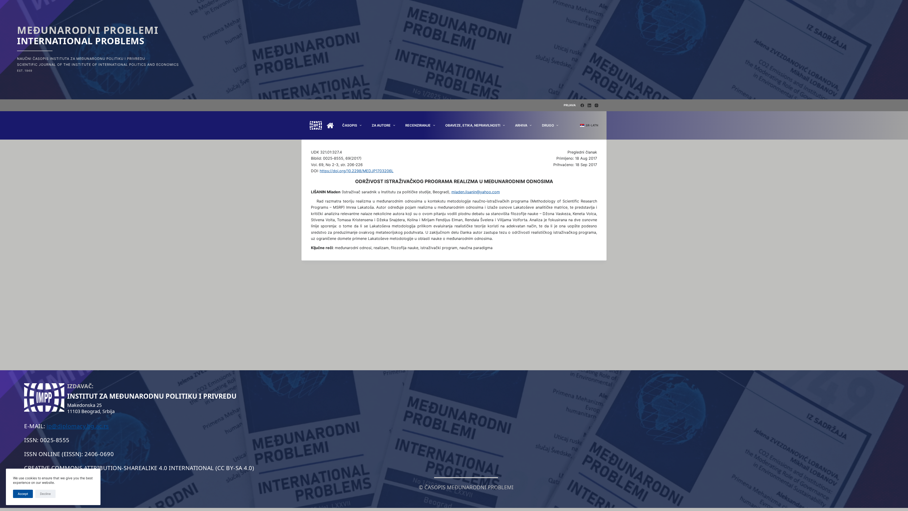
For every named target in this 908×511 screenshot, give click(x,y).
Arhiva (521, 125)
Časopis (349, 125)
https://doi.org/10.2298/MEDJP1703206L (356, 170)
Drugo (548, 125)
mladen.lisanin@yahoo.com (475, 191)
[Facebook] (582, 105)
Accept (23, 494)
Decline (45, 494)
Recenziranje (418, 125)
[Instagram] (596, 105)
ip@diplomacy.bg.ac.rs (78, 426)
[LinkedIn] (589, 105)
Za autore (381, 125)
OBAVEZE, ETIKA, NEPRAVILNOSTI (472, 125)
